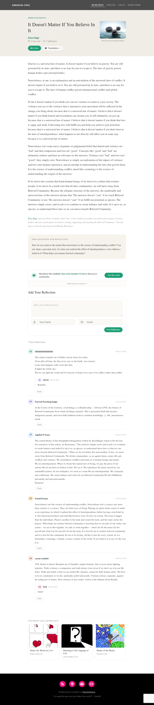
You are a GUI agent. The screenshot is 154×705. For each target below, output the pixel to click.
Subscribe (134, 5)
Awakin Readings (37, 18)
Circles (111, 5)
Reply (39, 391)
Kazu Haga (33, 37)
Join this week (114, 275)
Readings (98, 5)
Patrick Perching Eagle (46, 401)
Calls (121, 5)
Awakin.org (21, 5)
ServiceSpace (89, 692)
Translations (53, 48)
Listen (35, 48)
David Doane (41, 498)
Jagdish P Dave (42, 434)
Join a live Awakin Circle (73, 273)
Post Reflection (113, 329)
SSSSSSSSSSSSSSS (44, 351)
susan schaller (42, 558)
